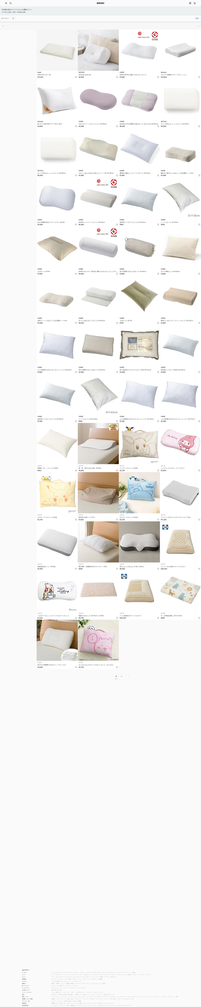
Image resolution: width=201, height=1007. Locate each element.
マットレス (88, 992)
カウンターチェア (59, 976)
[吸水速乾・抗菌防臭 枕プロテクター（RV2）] (98, 542)
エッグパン (60, 1001)
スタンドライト (81, 996)
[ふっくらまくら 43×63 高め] (98, 394)
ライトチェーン (156, 996)
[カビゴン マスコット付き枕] (139, 492)
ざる (68, 1003)
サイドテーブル (109, 972)
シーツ (81, 994)
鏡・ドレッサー (25, 985)
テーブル (24, 972)
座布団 (128, 974)
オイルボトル (101, 1005)
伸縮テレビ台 (59, 981)
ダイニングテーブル (56, 972)
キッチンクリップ (113, 1005)
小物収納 (67, 983)
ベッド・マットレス (27, 992)
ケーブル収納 (102, 983)
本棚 (70, 979)
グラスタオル (126, 998)
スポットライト (64, 996)
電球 (177, 996)
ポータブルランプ (114, 996)
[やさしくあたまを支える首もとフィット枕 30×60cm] (98, 148)
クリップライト (141, 996)
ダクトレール (148, 996)
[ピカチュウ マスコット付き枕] (57, 492)
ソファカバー (134, 974)
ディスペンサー (100, 998)
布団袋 (72, 983)
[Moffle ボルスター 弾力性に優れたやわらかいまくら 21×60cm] (98, 246)
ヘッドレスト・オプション (144, 974)
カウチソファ (58, 974)
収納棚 (100, 979)
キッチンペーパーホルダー (89, 998)
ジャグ (88, 1005)
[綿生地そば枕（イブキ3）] (98, 492)
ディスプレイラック (76, 979)
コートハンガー (63, 987)
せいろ (106, 1003)
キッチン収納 (67, 998)
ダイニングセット (75, 972)
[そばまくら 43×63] (57, 246)
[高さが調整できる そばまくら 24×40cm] (139, 246)
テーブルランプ (98, 996)
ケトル (106, 1005)
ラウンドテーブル (66, 972)
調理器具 (24, 1003)
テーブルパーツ (125, 972)
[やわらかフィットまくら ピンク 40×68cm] (98, 99)
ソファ (23, 974)
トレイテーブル (117, 972)
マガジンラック (94, 979)
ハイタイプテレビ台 (76, 981)
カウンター (82, 972)
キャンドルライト (132, 996)
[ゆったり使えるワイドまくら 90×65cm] (98, 296)
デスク (87, 972)
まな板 (60, 1003)
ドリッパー (111, 1003)
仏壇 (58, 990)
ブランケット (100, 994)
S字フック (83, 987)
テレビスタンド (67, 981)
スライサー (89, 1003)
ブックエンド (77, 983)
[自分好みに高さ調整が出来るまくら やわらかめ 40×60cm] (139, 99)
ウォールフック (71, 987)
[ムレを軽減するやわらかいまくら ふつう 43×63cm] (57, 345)
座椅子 (101, 976)
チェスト (61, 979)
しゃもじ (84, 1003)
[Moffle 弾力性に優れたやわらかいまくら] (139, 50)
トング (76, 1003)
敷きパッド (86, 994)
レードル (72, 1003)
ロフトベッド (67, 992)
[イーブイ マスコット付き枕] (139, 443)
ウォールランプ (89, 996)
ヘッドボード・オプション (98, 992)
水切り (72, 998)
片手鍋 (65, 1001)
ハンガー (78, 987)
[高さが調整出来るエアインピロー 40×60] (57, 197)
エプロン (132, 998)
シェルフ (66, 979)
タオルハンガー (78, 998)
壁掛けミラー (63, 985)
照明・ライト (25, 996)
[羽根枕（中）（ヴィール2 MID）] (57, 443)
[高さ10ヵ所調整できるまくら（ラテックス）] (57, 640)
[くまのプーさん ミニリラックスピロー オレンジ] (57, 591)
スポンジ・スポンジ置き (110, 998)
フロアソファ (114, 974)
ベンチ (97, 976)
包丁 (57, 1003)
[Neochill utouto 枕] (98, 50)
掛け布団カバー (71, 994)
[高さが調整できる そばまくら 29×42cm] (98, 345)
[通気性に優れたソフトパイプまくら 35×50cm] (139, 148)
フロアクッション (122, 974)
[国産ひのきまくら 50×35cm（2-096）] (98, 591)
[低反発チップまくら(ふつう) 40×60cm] (57, 394)
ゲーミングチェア (86, 976)
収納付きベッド (59, 992)
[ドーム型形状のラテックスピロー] (139, 591)
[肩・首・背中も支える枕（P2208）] (98, 443)
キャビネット (54, 979)
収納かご (24, 983)
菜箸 (80, 1003)
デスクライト (105, 996)
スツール (93, 976)
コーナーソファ (73, 974)
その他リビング (25, 990)
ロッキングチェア (77, 976)
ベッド (53, 992)
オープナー (129, 1005)
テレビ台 (24, 981)
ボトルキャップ (122, 1005)
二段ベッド (73, 992)
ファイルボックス (94, 983)
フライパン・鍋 (25, 1001)
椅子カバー (114, 976)
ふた (63, 983)
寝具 (23, 994)
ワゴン (88, 979)
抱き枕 (105, 994)
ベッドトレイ (93, 994)
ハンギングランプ (123, 996)
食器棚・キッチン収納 (27, 998)
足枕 (109, 994)
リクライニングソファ (105, 974)
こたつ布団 (132, 972)
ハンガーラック (25, 987)
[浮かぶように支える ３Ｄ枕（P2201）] (139, 542)
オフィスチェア (68, 976)
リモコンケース (85, 983)
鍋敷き (80, 1001)
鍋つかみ (75, 1001)
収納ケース (59, 983)
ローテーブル (93, 972)
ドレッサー (75, 985)
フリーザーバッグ (82, 1005)
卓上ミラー (69, 985)
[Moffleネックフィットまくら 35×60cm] (98, 197)
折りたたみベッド (81, 992)
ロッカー (84, 979)
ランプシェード (171, 996)
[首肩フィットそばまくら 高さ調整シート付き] (57, 296)
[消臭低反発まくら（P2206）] (57, 542)
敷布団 (77, 994)
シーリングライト (55, 996)
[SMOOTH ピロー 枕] (57, 50)
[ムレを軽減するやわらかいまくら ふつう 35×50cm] (139, 394)
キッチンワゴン (59, 998)
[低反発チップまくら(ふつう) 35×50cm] (139, 197)
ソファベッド (65, 974)
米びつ (68, 1005)
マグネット (119, 998)
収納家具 (24, 979)
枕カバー (55, 994)
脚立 (61, 990)
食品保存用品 (25, 1005)
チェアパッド (107, 976)
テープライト (164, 996)
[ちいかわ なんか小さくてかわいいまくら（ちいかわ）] (98, 640)
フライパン (54, 1001)
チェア (23, 976)
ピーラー (95, 1003)
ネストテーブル (101, 972)
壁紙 (52, 990)
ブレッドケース (62, 1005)
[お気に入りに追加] (76, 77)
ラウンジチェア (95, 974)
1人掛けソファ (87, 974)
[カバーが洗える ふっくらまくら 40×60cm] (57, 148)
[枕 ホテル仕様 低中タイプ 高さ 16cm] (57, 99)
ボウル (64, 1003)
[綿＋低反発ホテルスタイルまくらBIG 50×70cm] (139, 345)
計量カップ (101, 1003)
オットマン (80, 974)
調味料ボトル (74, 1005)
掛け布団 (64, 994)
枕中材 (59, 994)
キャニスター (54, 1005)
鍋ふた (71, 1001)
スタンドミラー (55, 985)
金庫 (55, 990)
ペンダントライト (73, 996)
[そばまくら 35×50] (139, 296)
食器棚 (53, 998)
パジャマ (113, 994)
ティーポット (94, 1005)
